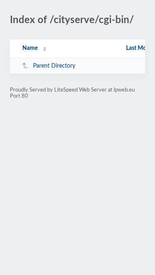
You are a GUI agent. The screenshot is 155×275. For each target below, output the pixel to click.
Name (30, 48)
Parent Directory (54, 66)
